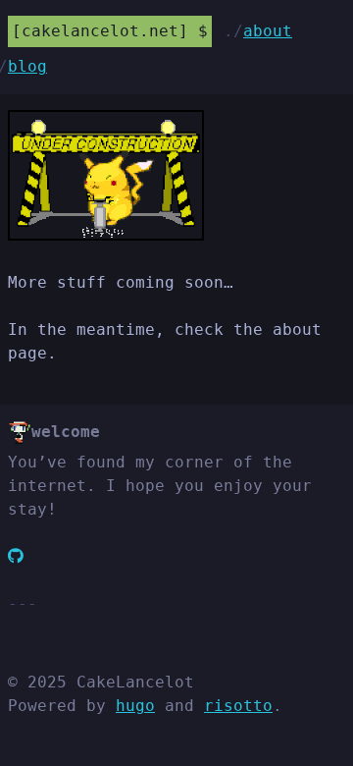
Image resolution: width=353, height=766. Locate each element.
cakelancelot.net (100, 31)
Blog (27, 66)
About (267, 31)
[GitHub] (16, 556)
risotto (238, 705)
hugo (135, 705)
